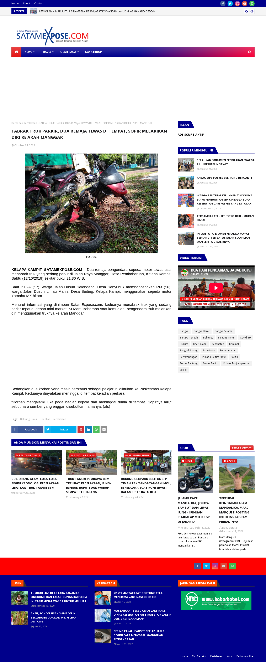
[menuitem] (16, 52)
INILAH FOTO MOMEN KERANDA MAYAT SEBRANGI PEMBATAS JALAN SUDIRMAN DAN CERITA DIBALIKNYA (223, 238)
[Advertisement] (124, 86)
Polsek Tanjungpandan (236, 363)
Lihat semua (240, 447)
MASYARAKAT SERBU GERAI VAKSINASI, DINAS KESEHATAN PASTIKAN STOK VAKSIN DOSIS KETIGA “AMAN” (142, 615)
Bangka (184, 331)
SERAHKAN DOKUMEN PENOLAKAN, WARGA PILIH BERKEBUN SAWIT (226, 162)
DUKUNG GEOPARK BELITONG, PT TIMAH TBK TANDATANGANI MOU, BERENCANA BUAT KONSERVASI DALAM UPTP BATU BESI (146, 485)
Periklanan (216, 656)
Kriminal (234, 344)
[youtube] (244, 3)
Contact (38, 3)
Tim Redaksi (199, 656)
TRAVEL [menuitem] (46, 52)
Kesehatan (218, 344)
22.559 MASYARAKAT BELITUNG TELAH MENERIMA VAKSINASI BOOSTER (139, 595)
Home (15, 3)
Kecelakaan (30, 123)
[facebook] (222, 3)
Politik (234, 357)
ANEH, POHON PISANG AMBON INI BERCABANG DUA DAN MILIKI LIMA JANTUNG (53, 617)
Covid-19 (245, 337)
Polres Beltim (210, 363)
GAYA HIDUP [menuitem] (93, 52)
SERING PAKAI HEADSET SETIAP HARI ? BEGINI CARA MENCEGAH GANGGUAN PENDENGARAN (139, 635)
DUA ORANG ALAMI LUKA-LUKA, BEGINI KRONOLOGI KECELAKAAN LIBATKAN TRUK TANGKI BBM (35, 483)
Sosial (183, 370)
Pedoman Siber (245, 656)
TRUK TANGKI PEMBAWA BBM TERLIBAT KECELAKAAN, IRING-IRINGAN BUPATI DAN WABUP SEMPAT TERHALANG (88, 485)
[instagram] (237, 3)
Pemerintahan (228, 350)
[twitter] (230, 3)
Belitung (208, 337)
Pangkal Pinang (188, 350)
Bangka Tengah (189, 337)
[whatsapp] (252, 3)
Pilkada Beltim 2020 (213, 357)
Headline (45, 419)
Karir (229, 656)
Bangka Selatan (224, 331)
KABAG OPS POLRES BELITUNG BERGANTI (224, 178)
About (26, 3)
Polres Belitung (188, 363)
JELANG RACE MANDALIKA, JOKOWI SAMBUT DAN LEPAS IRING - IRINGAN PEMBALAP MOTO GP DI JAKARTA (194, 510)
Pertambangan (188, 357)
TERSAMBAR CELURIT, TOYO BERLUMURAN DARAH (225, 218)
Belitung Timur (28, 419)
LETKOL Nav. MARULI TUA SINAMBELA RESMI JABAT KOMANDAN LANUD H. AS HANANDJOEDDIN (97, 11)
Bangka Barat (201, 331)
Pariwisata (209, 350)
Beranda (16, 123)
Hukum (184, 344)
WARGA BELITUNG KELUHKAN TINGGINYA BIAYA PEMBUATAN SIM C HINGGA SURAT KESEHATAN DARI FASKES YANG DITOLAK (224, 199)
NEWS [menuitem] (28, 52)
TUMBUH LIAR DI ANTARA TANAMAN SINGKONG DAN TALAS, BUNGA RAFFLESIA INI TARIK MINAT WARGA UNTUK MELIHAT (59, 597)
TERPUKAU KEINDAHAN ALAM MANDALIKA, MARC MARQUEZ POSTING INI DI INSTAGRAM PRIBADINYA (234, 510)
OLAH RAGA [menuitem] (68, 52)
